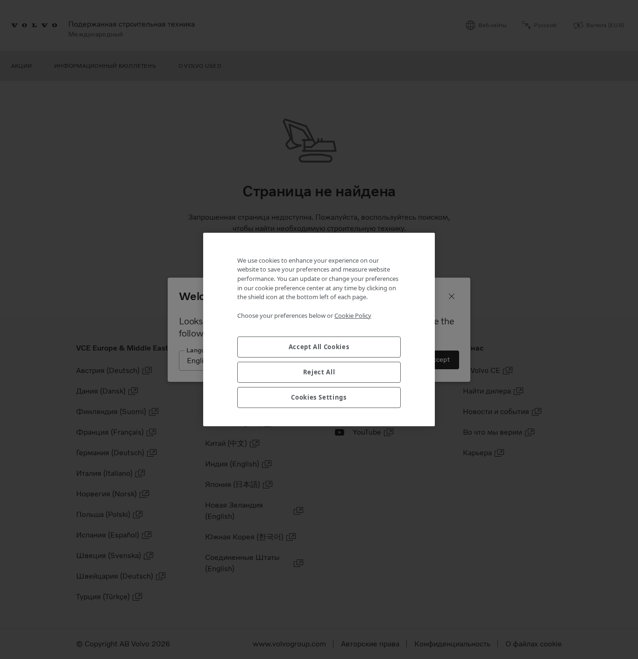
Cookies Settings (319, 397)
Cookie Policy (352, 315)
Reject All (319, 372)
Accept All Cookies (319, 347)
